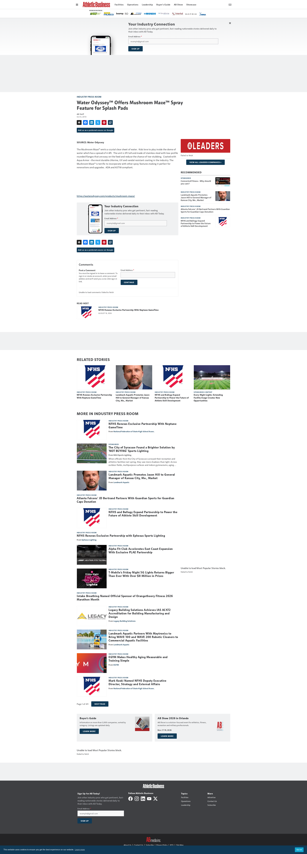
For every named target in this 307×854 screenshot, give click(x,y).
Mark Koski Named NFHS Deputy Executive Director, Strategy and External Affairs (137, 682)
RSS (172, 845)
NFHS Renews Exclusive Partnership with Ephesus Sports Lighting (121, 535)
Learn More (89, 731)
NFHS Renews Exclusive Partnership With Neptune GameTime (128, 310)
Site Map (179, 845)
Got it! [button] (299, 850)
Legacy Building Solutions (124, 621)
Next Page (99, 704)
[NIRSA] (134, 14)
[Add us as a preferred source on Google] (110, 122)
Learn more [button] (80, 850)
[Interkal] (109, 14)
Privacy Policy (162, 845)
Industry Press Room (89, 96)
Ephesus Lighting (89, 539)
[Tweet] (97, 122)
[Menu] (77, 4)
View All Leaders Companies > (205, 162)
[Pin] (104, 122)
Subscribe (150, 845)
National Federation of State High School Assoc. (133, 431)
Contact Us (138, 845)
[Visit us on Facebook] (130, 798)
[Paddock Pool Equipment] (157, 14)
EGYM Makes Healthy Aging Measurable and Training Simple (138, 658)
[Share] (85, 122)
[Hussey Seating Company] (146, 13)
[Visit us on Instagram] (137, 798)
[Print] (79, 122)
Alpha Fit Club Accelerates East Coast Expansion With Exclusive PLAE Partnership (141, 550)
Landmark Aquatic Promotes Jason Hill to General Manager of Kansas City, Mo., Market (196, 197)
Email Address (135, 36)
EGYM (116, 664)
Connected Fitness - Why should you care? (196, 182)
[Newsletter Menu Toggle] (230, 4)
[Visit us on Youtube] (149, 798)
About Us (127, 845)
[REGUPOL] (169, 13)
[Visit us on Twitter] (155, 798)
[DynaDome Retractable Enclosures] (96, 13)
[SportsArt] (197, 13)
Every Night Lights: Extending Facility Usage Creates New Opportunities (208, 398)
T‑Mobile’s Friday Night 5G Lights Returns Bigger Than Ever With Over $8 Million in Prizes (141, 574)
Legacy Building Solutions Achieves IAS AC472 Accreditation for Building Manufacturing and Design (140, 613)
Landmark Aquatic (121, 482)
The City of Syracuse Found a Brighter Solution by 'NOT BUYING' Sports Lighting (142, 449)
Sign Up (135, 49)
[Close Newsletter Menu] (229, 23)
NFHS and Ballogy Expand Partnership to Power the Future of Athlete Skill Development (196, 223)
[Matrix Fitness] (123, 14)
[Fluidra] (183, 13)
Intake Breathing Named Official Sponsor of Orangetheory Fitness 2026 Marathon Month (125, 597)
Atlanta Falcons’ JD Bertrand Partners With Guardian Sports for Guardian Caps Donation (205, 210)
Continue (129, 282)
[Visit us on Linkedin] (143, 798)
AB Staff (80, 114)
